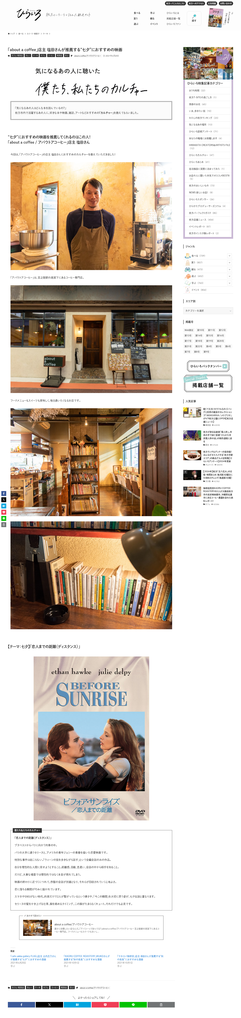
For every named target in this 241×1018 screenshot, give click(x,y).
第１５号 (209, 335)
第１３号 (188, 335)
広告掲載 (212, 3)
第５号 (218, 346)
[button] (21, 1005)
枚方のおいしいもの (202, 185)
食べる (137, 13)
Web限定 (189, 330)
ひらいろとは (173, 13)
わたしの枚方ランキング (203, 118)
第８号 (197, 352)
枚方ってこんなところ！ (175, 3)
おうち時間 (197, 90)
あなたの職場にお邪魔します (205, 138)
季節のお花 (197, 104)
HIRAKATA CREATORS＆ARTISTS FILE (209, 147)
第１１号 (211, 330)
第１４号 (198, 335)
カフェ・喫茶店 (17, 55)
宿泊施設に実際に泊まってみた (207, 169)
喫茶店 (59, 55)
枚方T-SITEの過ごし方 (203, 97)
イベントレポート (200, 226)
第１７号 (188, 341)
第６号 (228, 346)
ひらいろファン (174, 24)
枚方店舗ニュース (201, 220)
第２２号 (198, 346)
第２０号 (220, 341)
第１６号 (220, 335)
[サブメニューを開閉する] (229, 255)
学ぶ (152, 13)
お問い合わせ (226, 3)
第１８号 (198, 341)
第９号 (206, 352)
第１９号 (209, 341)
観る (152, 18)
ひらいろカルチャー (201, 155)
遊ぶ (136, 24)
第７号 (187, 352)
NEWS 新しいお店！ (201, 192)
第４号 (209, 346)
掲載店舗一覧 (173, 18)
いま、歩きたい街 (200, 111)
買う (136, 18)
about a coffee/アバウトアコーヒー (87, 56)
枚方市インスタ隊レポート (204, 233)
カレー (28, 55)
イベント (154, 24)
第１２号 (222, 330)
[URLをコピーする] (161, 1005)
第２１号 (188, 346)
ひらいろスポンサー (201, 199)
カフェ (43, 55)
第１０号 (200, 330)
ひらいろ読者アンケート (203, 131)
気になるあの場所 (200, 124)
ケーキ (35, 55)
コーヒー (51, 55)
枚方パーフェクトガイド (203, 213)
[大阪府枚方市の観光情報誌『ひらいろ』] (29, 14)
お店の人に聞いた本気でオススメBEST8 (209, 177)
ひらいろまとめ (199, 162)
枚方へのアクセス (196, 3)
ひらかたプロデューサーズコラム (207, 206)
